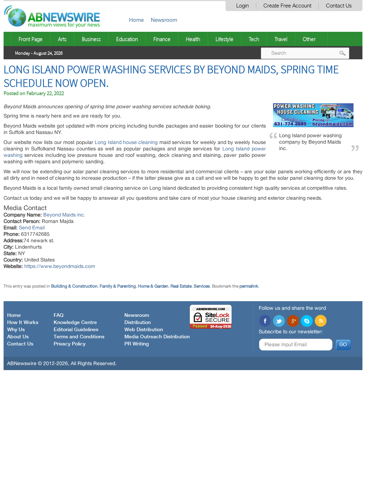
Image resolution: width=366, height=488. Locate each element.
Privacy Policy (69, 344)
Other (309, 39)
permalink (248, 286)
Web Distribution (143, 329)
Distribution (137, 322)
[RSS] (321, 321)
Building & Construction (74, 286)
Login (242, 6)
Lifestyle (224, 39)
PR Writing (136, 344)
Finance (161, 39)
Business (91, 39)
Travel (280, 39)
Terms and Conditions (79, 336)
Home (136, 20)
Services (202, 286)
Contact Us (339, 6)
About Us (18, 336)
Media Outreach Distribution (157, 336)
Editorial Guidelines (76, 329)
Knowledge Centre (75, 322)
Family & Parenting (118, 286)
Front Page (31, 39)
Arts (62, 39)
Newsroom (164, 20)
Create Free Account (287, 6)
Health (193, 39)
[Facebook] (265, 321)
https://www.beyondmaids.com (59, 266)
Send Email (32, 227)
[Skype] (307, 321)
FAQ (59, 315)
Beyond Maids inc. (64, 215)
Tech (254, 39)
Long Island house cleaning (126, 142)
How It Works (22, 322)
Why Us (16, 329)
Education (127, 39)
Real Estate (181, 286)
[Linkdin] (293, 321)
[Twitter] (279, 321)
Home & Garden (153, 286)
